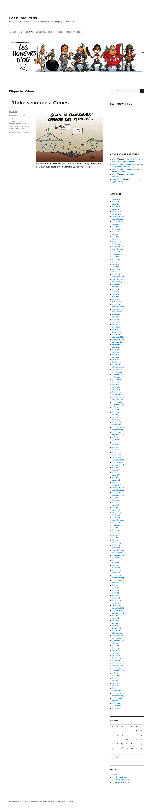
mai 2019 (115, 415)
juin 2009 (115, 708)
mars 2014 (116, 568)
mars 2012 (116, 626)
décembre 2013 (117, 575)
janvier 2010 (116, 691)
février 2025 (116, 242)
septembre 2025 (118, 224)
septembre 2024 (118, 254)
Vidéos (59, 32)
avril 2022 (116, 327)
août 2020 (116, 377)
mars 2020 (116, 390)
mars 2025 (116, 239)
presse (16, 129)
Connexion (116, 775)
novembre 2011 (118, 636)
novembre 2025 (118, 219)
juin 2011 (115, 648)
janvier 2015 (116, 545)
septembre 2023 (118, 284)
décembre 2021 (118, 337)
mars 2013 (116, 598)
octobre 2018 (117, 432)
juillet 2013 (116, 588)
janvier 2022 (117, 334)
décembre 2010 (118, 663)
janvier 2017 (116, 485)
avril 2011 (115, 653)
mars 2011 (116, 656)
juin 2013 (115, 590)
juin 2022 (115, 322)
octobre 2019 (117, 402)
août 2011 (115, 643)
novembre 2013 (118, 578)
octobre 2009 (117, 698)
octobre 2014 (117, 553)
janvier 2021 (116, 365)
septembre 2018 (118, 435)
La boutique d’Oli (44, 32)
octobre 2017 (117, 462)
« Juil (117, 757)
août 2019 (116, 407)
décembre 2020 (118, 367)
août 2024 (116, 257)
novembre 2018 (118, 430)
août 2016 (116, 498)
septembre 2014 (118, 555)
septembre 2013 (118, 583)
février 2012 (116, 628)
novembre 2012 (118, 608)
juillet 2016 (116, 500)
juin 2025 (115, 232)
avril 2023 (116, 297)
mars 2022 (116, 329)
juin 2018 (115, 442)
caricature (21, 121)
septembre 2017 (118, 465)
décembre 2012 (118, 605)
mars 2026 (116, 209)
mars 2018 (116, 450)
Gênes (11, 126)
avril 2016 (116, 508)
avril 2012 (115, 623)
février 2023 (116, 302)
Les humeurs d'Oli (25, 18)
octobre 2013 (117, 580)
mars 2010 (116, 686)
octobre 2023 (117, 282)
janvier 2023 (116, 304)
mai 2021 (115, 355)
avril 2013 (115, 595)
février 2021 (116, 362)
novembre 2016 (118, 490)
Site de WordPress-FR (120, 782)
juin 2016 (115, 503)
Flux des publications (120, 777)
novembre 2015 (118, 520)
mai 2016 (115, 505)
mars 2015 (116, 540)
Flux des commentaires (121, 780)
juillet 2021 (116, 350)
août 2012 (115, 615)
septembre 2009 (118, 701)
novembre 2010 (118, 666)
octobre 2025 (117, 222)
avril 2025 (116, 237)
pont (11, 129)
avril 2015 (115, 538)
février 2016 (116, 513)
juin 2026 (115, 201)
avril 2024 (116, 267)
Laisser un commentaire (18, 132)
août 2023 (116, 287)
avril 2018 (115, 447)
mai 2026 (115, 204)
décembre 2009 (118, 693)
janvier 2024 (117, 274)
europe (24, 124)
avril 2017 (115, 477)
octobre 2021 (117, 342)
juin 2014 (115, 560)
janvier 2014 (116, 573)
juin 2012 (115, 618)
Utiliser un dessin (73, 32)
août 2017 (115, 467)
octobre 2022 (117, 312)
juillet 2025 (116, 229)
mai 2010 (115, 681)
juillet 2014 (116, 558)
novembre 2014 (118, 550)
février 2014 (116, 570)
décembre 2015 (118, 518)
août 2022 (116, 317)
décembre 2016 (118, 488)
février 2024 (116, 272)
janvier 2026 (117, 214)
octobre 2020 (117, 372)
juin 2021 (115, 352)
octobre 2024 (117, 252)
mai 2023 (115, 294)
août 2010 (115, 673)
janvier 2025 (117, 244)
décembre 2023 (118, 277)
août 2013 (115, 585)
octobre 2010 (117, 668)
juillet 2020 (116, 380)
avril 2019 (116, 417)
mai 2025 (115, 234)
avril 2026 (116, 207)
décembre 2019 (118, 397)
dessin (18, 124)
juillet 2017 (116, 470)
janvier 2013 (116, 603)
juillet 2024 (116, 259)
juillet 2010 (116, 676)
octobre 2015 (117, 523)
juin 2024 (115, 262)
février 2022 (116, 332)
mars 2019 (116, 420)
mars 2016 (116, 510)
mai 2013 (115, 593)
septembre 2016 (118, 495)
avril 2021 (115, 357)
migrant (22, 126)
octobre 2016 (117, 493)
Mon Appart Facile (119, 179)
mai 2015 (115, 535)
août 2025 (116, 227)
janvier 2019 (116, 425)
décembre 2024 (118, 247)
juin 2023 (115, 292)
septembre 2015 (118, 525)
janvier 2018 (116, 455)
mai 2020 (115, 385)
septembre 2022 (118, 314)
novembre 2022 (118, 309)
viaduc (22, 129)
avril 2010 (115, 683)
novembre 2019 (118, 400)
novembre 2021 (118, 339)
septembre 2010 (118, 671)
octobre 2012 (117, 610)
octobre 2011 (117, 638)
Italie (17, 126)
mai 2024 (115, 264)
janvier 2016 (116, 515)
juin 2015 (115, 533)
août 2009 (116, 703)
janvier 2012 (116, 631)
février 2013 (116, 600)
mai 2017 (115, 475)
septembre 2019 (118, 405)
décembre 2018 (118, 427)
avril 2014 (115, 565)
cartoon (12, 124)
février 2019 (116, 422)
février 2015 (116, 543)
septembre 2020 (118, 375)
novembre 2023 (118, 279)
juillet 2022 (116, 319)
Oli (28, 126)
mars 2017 (116, 480)
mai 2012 (115, 621)
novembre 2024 (118, 249)
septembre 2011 (118, 641)
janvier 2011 (116, 661)
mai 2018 (115, 445)
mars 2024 (116, 269)
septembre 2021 (118, 345)
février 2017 (116, 483)
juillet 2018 (116, 440)
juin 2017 (115, 472)
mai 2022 (115, 324)
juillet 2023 (116, 289)
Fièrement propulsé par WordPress (61, 802)
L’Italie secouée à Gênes (39, 103)
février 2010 (116, 688)
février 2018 (116, 452)
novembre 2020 (118, 370)
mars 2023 (116, 299)
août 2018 (115, 437)
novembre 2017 (118, 460)
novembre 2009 (118, 696)
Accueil (12, 32)
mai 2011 (115, 651)
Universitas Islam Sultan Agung (124, 164)
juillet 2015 (116, 530)
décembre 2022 (118, 307)
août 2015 (115, 528)
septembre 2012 (118, 613)
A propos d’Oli (26, 32)
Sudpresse (13, 118)
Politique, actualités (17, 115)
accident (12, 121)
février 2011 (116, 658)
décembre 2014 (118, 548)
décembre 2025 (118, 217)
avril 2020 (116, 387)
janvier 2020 (117, 395)
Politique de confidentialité (35, 802)
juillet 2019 (116, 410)
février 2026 (116, 212)
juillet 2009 (116, 706)
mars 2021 (116, 360)
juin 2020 (115, 382)
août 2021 (115, 347)
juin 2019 (115, 412)
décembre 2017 (118, 457)
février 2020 (116, 392)
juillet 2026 (116, 199)
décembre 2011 (117, 633)
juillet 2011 (116, 646)
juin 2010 (115, 678)
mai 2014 (115, 563)
